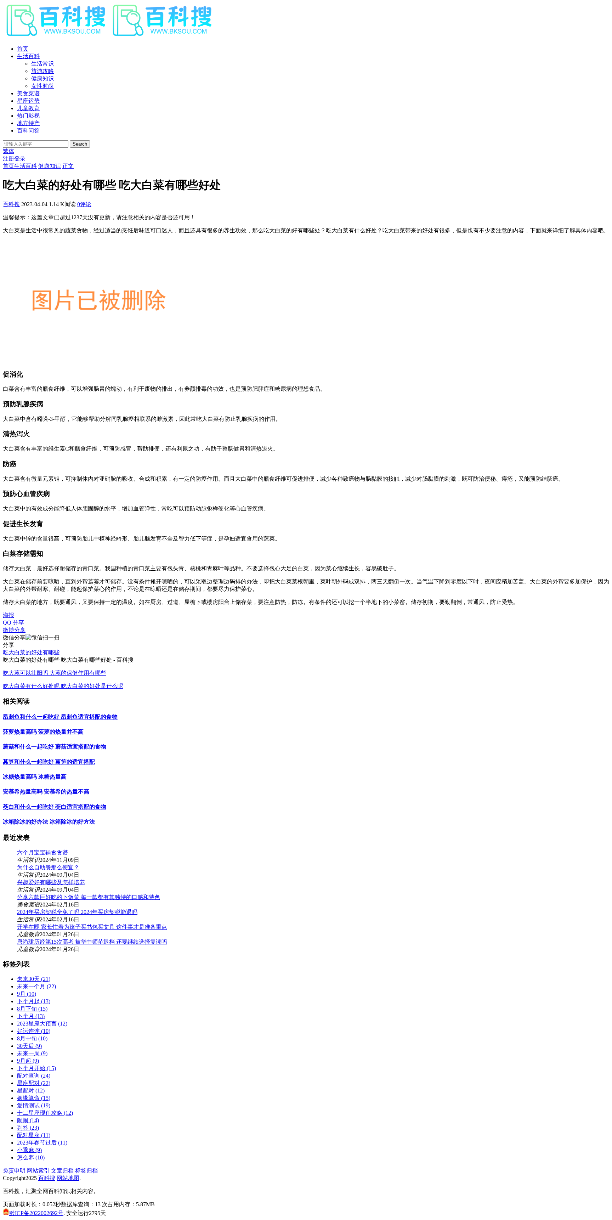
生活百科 (28, 56)
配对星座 (33, 1135)
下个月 (31, 1016)
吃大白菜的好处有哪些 (31, 652)
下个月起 (33, 1001)
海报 (8, 615)
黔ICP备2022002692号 (36, 1213)
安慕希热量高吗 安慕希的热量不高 (46, 792)
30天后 (29, 1046)
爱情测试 (33, 1105)
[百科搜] (109, 36)
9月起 (28, 1061)
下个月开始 (36, 1068)
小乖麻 (29, 1150)
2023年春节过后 (42, 1143)
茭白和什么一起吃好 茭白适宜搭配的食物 (54, 807)
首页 (22, 49)
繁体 (8, 151)
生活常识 (42, 64)
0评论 (84, 204)
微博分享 (14, 630)
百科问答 (28, 131)
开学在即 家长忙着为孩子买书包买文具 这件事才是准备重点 (92, 927)
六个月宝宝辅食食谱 (42, 852)
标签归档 (86, 1171)
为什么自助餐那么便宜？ (48, 867)
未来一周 (32, 1053)
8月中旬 (32, 1038)
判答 (28, 1128)
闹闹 (28, 1120)
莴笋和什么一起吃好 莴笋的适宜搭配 (49, 762)
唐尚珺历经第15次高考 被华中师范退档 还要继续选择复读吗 (92, 942)
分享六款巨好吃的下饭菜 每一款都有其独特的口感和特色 (88, 897)
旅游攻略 (42, 71)
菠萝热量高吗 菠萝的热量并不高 (43, 732)
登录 (20, 159)
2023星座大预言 (42, 1024)
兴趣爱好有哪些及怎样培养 (51, 882)
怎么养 (31, 1157)
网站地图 (68, 1178)
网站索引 (38, 1171)
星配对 (31, 1091)
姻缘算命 (33, 1098)
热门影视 (28, 116)
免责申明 (14, 1171)
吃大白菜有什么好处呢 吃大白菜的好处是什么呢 (63, 686)
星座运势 (28, 101)
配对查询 (33, 1076)
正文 (68, 166)
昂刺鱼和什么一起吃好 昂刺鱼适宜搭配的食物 (60, 717)
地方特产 (28, 123)
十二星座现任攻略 (45, 1113)
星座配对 (33, 1083)
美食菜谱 (28, 93)
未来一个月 (36, 986)
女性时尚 (42, 86)
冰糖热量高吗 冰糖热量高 (35, 777)
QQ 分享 (13, 623)
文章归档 (62, 1171)
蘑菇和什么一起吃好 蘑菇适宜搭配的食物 (54, 747)
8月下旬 (32, 1009)
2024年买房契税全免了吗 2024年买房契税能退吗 (77, 912)
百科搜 (11, 204)
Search (80, 144)
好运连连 (33, 1031)
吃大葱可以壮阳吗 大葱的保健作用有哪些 (54, 673)
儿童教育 (28, 108)
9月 (26, 994)
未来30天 (33, 979)
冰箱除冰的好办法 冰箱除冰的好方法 (49, 822)
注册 (8, 159)
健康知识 (42, 78)
